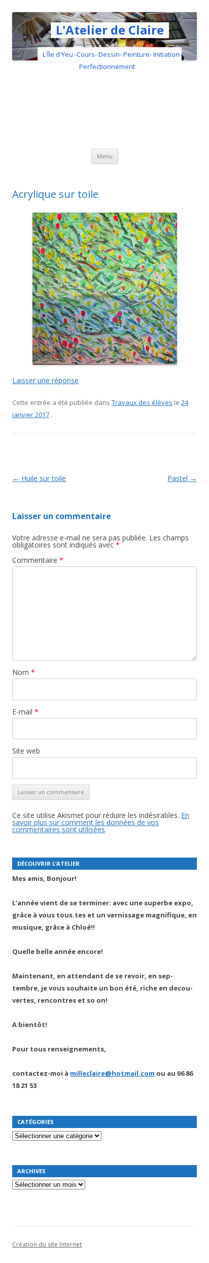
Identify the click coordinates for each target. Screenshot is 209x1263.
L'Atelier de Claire (110, 30)
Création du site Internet (47, 1244)
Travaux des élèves (142, 402)
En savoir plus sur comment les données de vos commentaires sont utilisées (100, 822)
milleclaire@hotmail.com (112, 1073)
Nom (23, 672)
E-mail (25, 711)
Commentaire (37, 560)
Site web (26, 751)
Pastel (182, 478)
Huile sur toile (39, 478)
